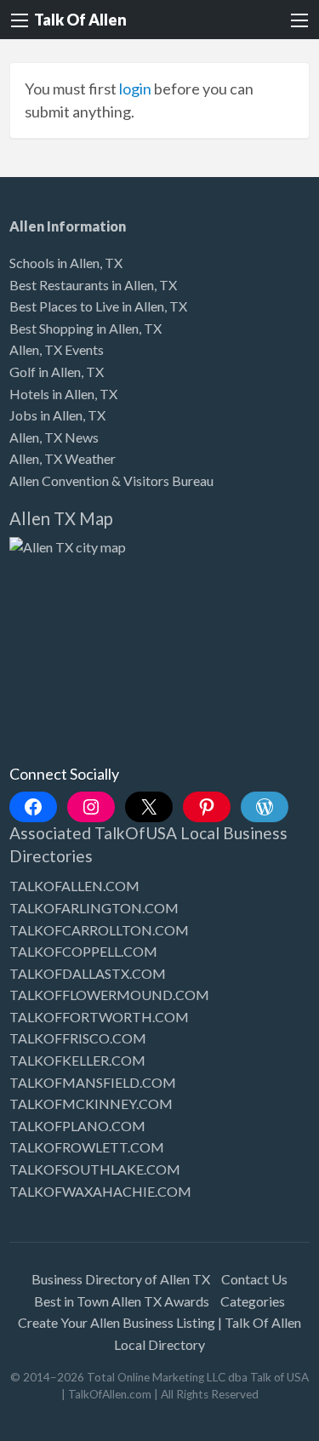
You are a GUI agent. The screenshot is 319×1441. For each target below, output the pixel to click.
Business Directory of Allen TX (120, 1279)
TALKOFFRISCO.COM (77, 1038)
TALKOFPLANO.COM (77, 1126)
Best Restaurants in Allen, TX (93, 285)
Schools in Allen (54, 262)
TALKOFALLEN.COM (74, 886)
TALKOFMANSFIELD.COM (92, 1082)
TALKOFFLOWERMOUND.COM (109, 994)
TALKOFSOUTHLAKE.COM (94, 1169)
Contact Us (254, 1279)
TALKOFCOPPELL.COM (83, 951)
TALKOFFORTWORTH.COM (99, 1017)
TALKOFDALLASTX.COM (87, 973)
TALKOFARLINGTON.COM (94, 908)
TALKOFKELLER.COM (77, 1060)
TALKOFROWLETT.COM (86, 1147)
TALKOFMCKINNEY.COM (91, 1103)
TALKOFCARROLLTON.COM (99, 930)
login (135, 88)
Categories (252, 1301)
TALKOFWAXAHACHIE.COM (100, 1191)
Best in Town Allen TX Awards (121, 1301)
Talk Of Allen (80, 19)
